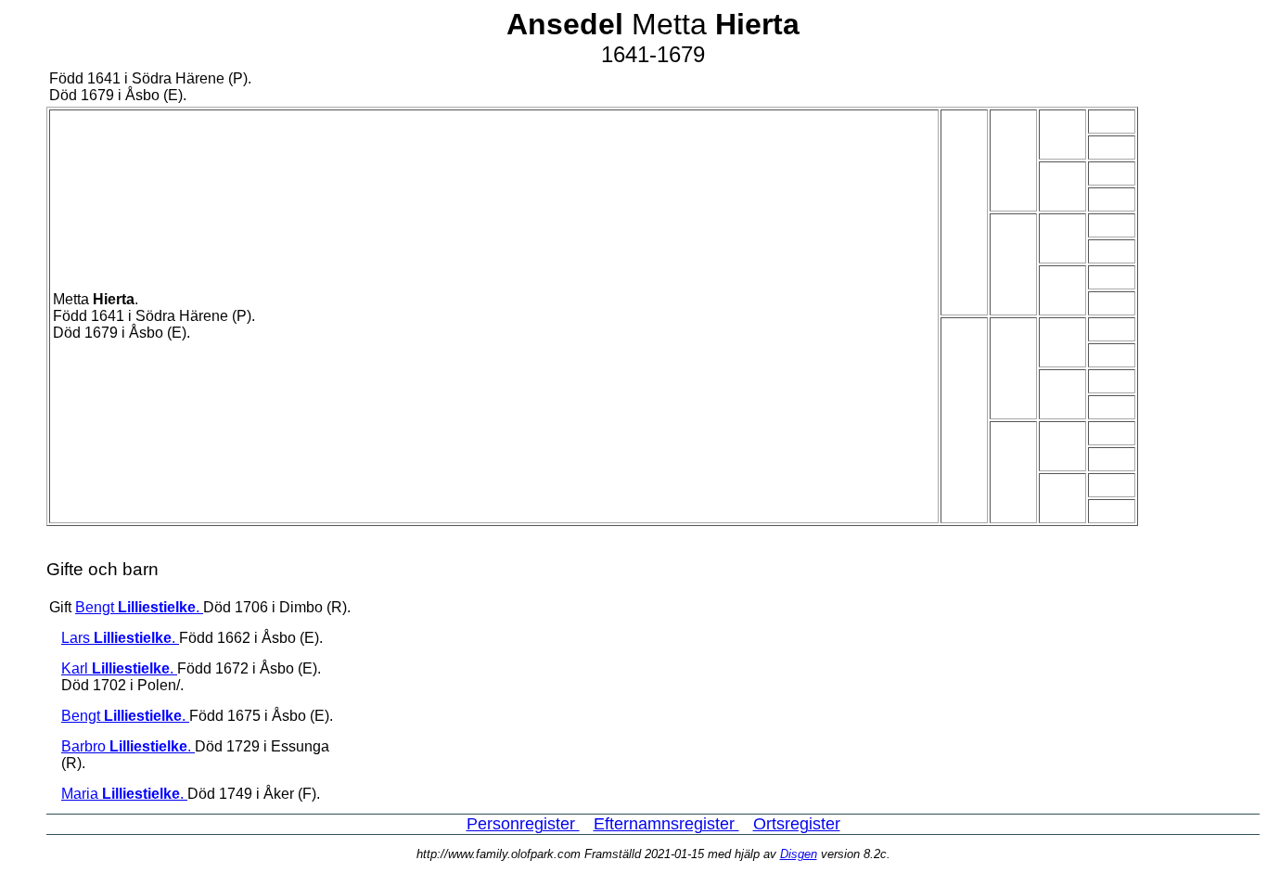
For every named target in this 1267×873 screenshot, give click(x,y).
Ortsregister (796, 824)
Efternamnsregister (666, 824)
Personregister (523, 824)
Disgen (798, 854)
